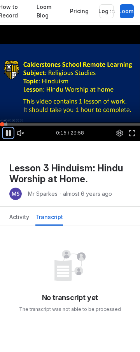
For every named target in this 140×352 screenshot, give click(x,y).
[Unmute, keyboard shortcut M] (20, 133)
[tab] (19, 219)
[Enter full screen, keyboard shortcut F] (131, 133)
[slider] (70, 124)
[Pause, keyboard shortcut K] (8, 133)
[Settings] (119, 133)
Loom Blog (44, 11)
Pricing (79, 11)
